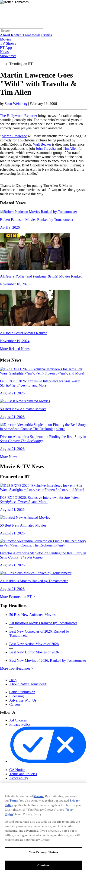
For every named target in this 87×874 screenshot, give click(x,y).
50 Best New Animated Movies (32, 615)
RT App (6, 48)
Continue (43, 865)
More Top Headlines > (16, 668)
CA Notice (17, 770)
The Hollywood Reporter (18, 116)
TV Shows (8, 43)
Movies (5, 39)
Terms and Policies (23, 774)
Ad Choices (18, 720)
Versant (39, 796)
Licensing (16, 696)
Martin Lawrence (14, 136)
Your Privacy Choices (28, 766)
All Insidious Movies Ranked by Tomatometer (43, 623)
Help (12, 680)
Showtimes (8, 56)
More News (8, 457)
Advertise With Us (22, 700)
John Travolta (46, 148)
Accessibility (18, 778)
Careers (14, 704)
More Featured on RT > (17, 597)
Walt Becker (42, 144)
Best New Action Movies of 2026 (34, 644)
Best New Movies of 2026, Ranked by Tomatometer (47, 660)
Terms (14, 800)
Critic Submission (22, 692)
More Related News (14, 349)
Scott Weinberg (16, 104)
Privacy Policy (20, 724)
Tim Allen (70, 148)
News (4, 52)
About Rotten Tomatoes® (28, 684)
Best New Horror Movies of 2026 (34, 652)
